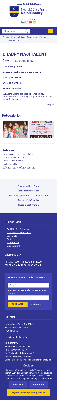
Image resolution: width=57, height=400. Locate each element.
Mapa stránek (13, 242)
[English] (26, 22)
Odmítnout (38, 384)
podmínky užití (35, 304)
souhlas (40, 370)
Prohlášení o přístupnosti (18, 229)
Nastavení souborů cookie (19, 232)
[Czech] (23, 22)
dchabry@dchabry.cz (22, 353)
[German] (30, 22)
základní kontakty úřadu (16, 336)
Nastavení (18, 384)
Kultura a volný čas (17, 37)
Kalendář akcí (32, 37)
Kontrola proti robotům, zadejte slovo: (27, 291)
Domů (5, 37)
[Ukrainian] (34, 22)
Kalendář (43, 37)
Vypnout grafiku (14, 245)
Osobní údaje (13, 235)
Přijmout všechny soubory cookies (28, 392)
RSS (9, 239)
